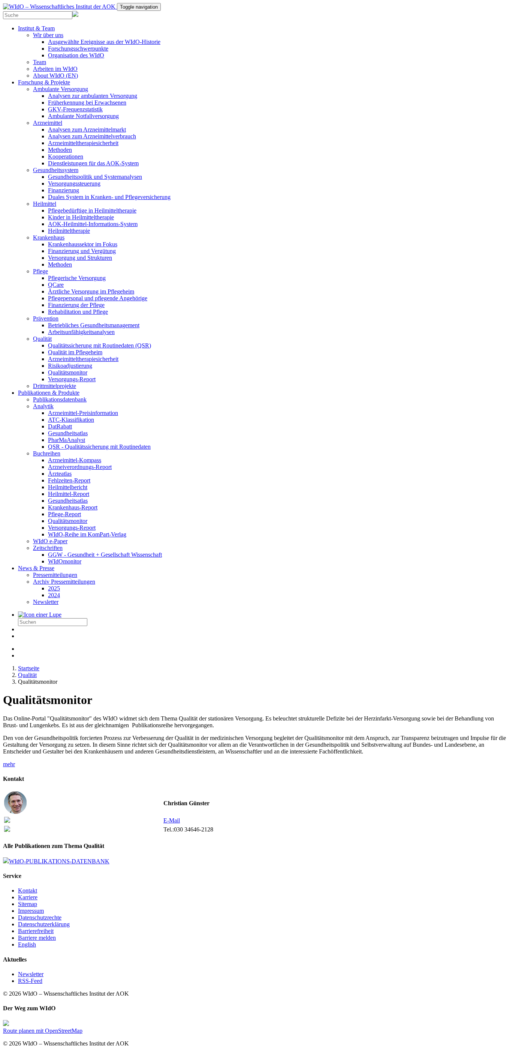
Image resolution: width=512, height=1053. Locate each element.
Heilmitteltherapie (69, 231)
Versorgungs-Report (72, 379)
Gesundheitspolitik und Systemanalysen (95, 177)
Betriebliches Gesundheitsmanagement (93, 325)
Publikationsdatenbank (60, 399)
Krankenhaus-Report (72, 507)
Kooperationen (65, 156)
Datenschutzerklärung (44, 924)
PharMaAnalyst (66, 440)
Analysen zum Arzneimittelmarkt (87, 129)
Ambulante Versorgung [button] (60, 89)
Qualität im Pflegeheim (75, 352)
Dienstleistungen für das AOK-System (93, 163)
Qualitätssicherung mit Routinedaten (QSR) (99, 345)
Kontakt (27, 890)
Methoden (60, 150)
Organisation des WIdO (76, 55)
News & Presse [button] (36, 568)
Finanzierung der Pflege (76, 305)
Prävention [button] (45, 318)
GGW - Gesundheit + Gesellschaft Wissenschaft (105, 554)
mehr (9, 764)
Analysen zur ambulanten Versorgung (92, 96)
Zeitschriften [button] (48, 548)
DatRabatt (60, 426)
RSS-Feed (30, 981)
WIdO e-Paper (50, 541)
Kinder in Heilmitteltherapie (81, 217)
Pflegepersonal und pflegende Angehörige (97, 298)
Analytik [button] (43, 406)
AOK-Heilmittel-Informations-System (93, 224)
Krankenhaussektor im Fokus (82, 244)
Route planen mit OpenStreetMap (42, 1031)
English (27, 944)
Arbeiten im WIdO (55, 69)
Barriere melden (37, 938)
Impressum (31, 911)
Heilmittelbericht (67, 487)
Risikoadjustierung (70, 365)
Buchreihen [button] (46, 453)
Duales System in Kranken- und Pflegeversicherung (109, 197)
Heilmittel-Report (68, 494)
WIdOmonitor (64, 561)
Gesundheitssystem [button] (55, 170)
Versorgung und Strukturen (80, 258)
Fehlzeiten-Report (69, 480)
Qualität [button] (42, 339)
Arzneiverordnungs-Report (80, 467)
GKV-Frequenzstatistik (75, 109)
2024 (54, 595)
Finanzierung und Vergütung (82, 251)
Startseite (28, 668)
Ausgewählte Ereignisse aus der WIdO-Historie (104, 42)
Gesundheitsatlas (68, 433)
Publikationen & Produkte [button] (48, 392)
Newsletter (45, 602)
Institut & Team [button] (36, 28)
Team (39, 62)
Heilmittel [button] (44, 204)
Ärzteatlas (60, 473)
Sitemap (27, 904)
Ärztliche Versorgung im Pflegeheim (91, 291)
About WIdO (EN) (55, 75)
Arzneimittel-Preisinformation (83, 413)
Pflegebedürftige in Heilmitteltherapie (92, 210)
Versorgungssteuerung (74, 183)
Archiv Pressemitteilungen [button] (64, 581)
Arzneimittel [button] (47, 123)
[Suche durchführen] (39, 614)
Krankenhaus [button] (48, 237)
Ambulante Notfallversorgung (83, 116)
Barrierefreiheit (36, 931)
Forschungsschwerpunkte (78, 48)
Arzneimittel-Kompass (74, 460)
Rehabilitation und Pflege (78, 312)
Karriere (27, 897)
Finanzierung (63, 190)
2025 (54, 588)
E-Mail (171, 820)
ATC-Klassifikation (71, 419)
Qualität (27, 675)
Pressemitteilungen (55, 575)
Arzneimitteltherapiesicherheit (83, 143)
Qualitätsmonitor (67, 372)
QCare (56, 285)
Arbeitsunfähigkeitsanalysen (81, 332)
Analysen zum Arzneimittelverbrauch (92, 136)
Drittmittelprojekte (54, 386)
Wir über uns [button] (48, 35)
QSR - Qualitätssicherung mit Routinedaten (99, 446)
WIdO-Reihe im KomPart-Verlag (87, 534)
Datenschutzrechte (39, 917)
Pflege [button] (40, 271)
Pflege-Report (64, 514)
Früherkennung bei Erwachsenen (87, 102)
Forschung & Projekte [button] (44, 82)
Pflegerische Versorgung (77, 278)
